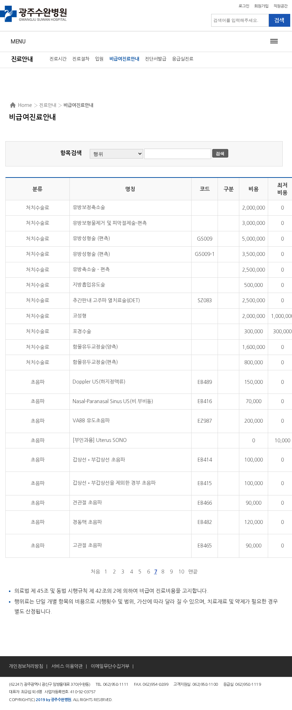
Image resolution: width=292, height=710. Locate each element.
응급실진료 (182, 59)
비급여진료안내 (124, 59)
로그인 (244, 6)
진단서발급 (155, 59)
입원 (99, 59)
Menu (18, 41)
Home (25, 105)
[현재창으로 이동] (33, 21)
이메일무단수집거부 (110, 666)
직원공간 (280, 6)
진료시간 (58, 59)
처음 (95, 571)
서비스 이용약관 (67, 666)
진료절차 (80, 59)
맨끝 (193, 571)
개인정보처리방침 (26, 666)
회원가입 (261, 6)
